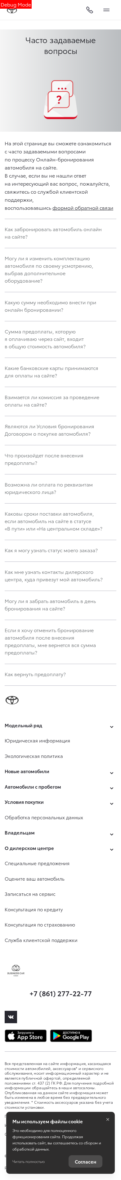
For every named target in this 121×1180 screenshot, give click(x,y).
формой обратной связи (82, 207)
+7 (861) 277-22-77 (60, 993)
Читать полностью (28, 1161)
